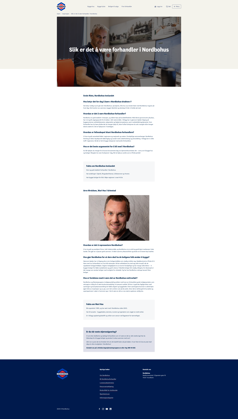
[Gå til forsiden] (61, 6)
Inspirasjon (65, 13)
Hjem (58, 14)
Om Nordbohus (105, 375)
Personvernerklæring (107, 387)
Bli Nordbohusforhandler (108, 379)
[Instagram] (103, 409)
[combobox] (168, 6)
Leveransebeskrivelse (107, 383)
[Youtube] (107, 409)
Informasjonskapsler (106, 398)
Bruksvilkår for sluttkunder (109, 390)
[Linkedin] (110, 409)
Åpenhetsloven (105, 394)
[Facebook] (99, 409)
